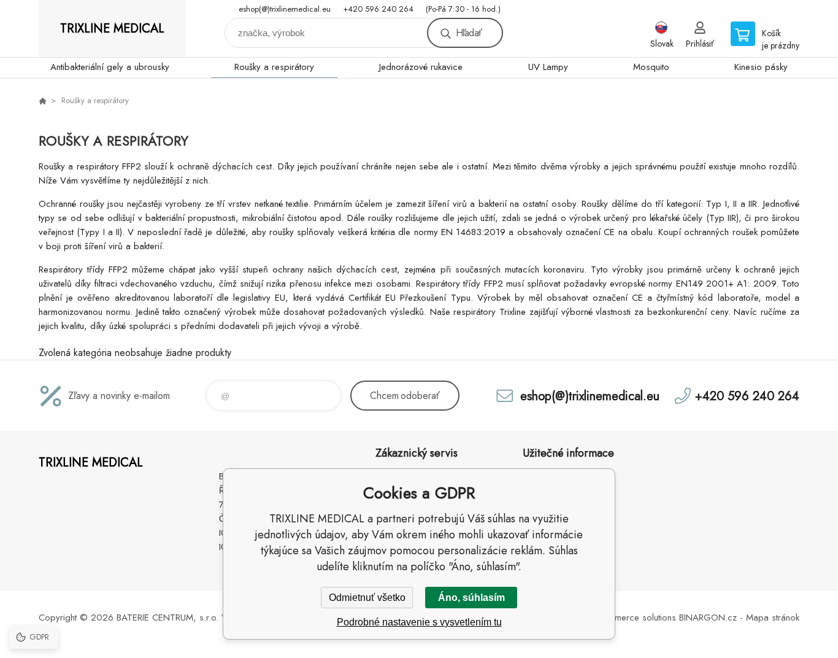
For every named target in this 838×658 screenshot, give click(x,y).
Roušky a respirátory (274, 67)
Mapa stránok (772, 617)
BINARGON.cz (708, 617)
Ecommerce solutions (634, 617)
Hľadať (469, 33)
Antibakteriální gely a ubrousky (109, 67)
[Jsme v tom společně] (42, 100)
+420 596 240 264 (378, 9)
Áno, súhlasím (471, 597)
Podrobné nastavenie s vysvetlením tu (419, 622)
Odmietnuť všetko (367, 597)
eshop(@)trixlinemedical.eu (285, 9)
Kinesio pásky (761, 67)
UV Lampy (548, 67)
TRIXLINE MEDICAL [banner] (112, 28)
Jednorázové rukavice (421, 67)
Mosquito (651, 67)
